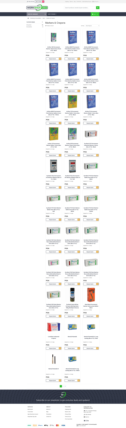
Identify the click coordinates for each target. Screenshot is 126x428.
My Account (30, 409)
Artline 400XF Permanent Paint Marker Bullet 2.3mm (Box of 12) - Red (72, 80)
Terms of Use (68, 416)
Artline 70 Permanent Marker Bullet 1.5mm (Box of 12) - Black (72, 113)
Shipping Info (68, 409)
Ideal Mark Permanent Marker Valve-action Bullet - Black (91, 306)
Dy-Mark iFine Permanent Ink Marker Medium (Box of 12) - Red (72, 177)
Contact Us (48, 416)
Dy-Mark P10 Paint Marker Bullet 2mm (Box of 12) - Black (91, 177)
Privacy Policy (68, 414)
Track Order (30, 411)
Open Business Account (86, 1)
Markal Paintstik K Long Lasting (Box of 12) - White (72, 369)
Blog (75, 1)
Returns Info (67, 411)
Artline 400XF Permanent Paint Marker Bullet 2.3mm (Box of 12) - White (91, 80)
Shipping (67, 1)
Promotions (79, 1)
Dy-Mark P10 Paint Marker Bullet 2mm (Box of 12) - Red (53, 209)
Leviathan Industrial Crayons (53, 337)
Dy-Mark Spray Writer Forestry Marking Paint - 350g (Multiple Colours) (72, 306)
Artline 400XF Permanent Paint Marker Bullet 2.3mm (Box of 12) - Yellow (53, 113)
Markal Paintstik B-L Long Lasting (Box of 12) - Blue (91, 337)
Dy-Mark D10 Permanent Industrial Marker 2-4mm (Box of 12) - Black (91, 145)
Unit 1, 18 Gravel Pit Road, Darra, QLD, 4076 (90, 411)
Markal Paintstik (72, 336)
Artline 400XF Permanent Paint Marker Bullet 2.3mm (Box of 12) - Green (53, 80)
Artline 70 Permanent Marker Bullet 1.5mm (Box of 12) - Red (53, 145)
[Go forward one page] (65, 386)
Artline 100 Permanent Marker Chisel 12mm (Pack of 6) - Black (53, 48)
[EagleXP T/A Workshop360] (37, 7)
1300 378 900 (31, 1)
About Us (48, 409)
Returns (71, 1)
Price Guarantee (68, 419)
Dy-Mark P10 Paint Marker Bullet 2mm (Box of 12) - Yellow (91, 209)
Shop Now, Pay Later (32, 416)
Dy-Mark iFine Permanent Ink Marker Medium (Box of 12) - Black (53, 177)
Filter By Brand (31, 22)
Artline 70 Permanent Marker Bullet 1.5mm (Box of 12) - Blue (91, 113)
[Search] (97, 7)
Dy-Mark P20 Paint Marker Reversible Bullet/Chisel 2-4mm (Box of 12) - (53, 241)
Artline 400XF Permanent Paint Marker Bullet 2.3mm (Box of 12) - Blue (91, 48)
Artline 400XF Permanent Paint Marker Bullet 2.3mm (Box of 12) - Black (72, 48)
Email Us (87, 417)
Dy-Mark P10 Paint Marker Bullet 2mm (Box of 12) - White (72, 209)
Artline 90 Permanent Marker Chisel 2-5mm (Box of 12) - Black (72, 145)
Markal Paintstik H (53, 369)
